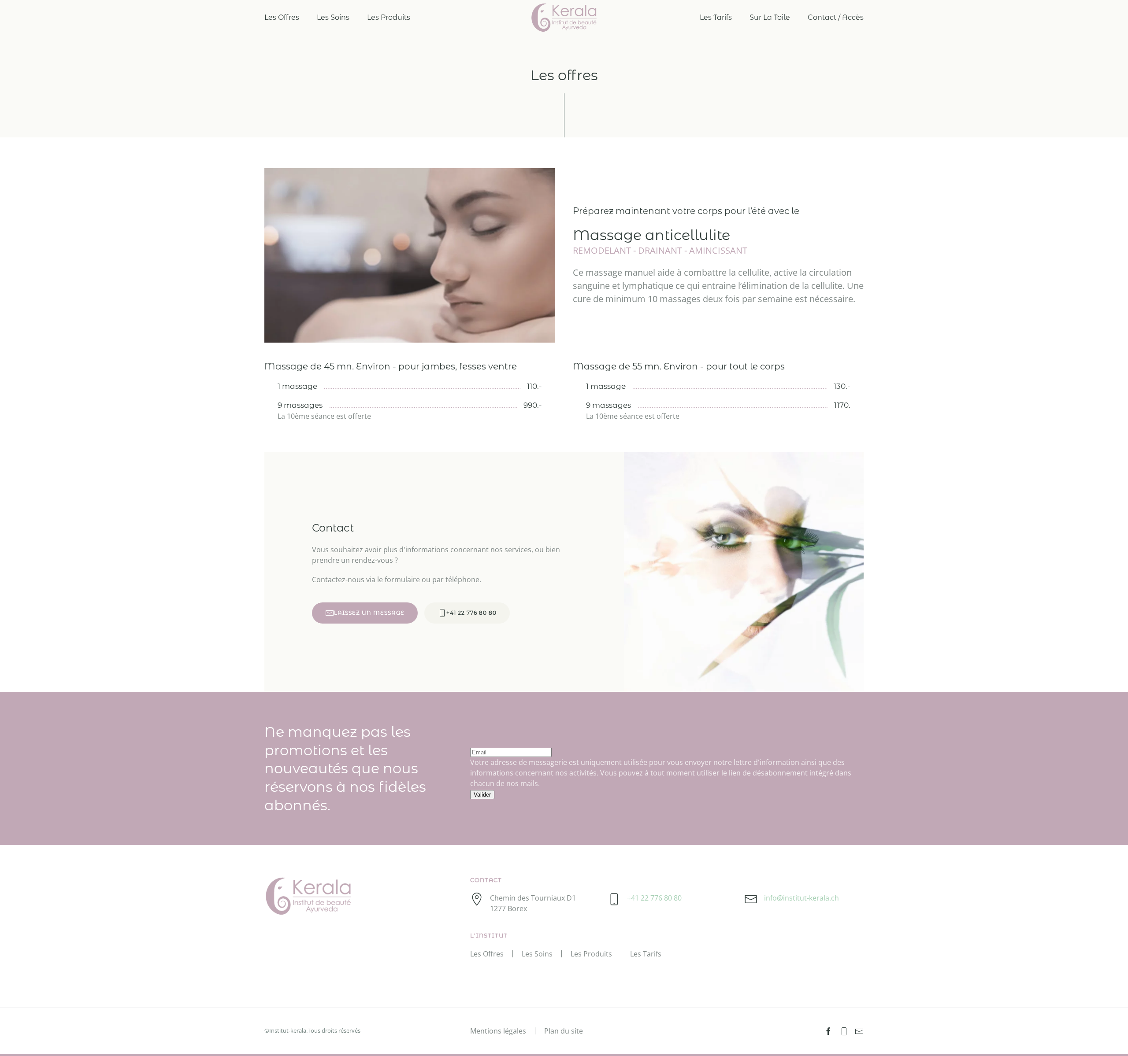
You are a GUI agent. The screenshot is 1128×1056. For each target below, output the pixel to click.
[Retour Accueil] (564, 17)
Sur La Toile (770, 17)
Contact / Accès (836, 17)
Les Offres (281, 17)
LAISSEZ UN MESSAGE (369, 612)
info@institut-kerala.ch (801, 898)
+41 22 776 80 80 (471, 612)
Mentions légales (498, 1031)
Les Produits (388, 17)
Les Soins (333, 17)
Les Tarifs (716, 17)
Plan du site (563, 1031)
